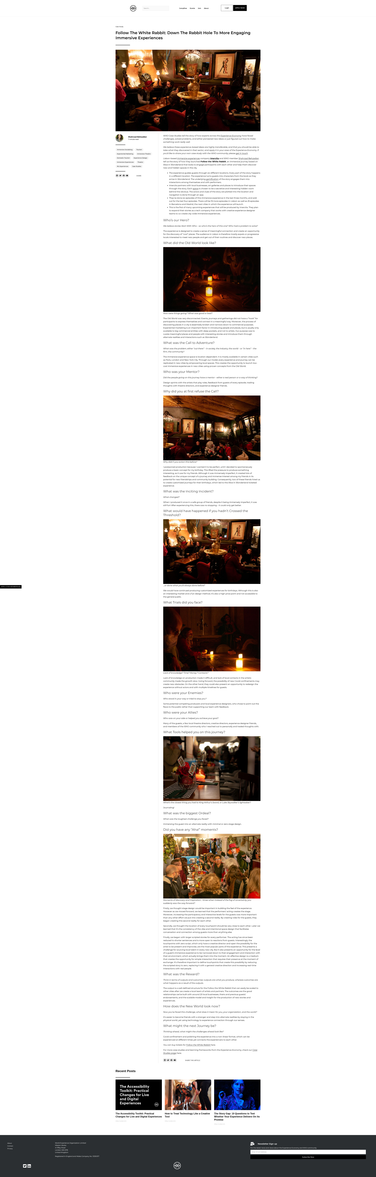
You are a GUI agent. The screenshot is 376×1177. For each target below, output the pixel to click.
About (206, 8)
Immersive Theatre (144, 154)
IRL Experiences (122, 166)
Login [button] (227, 8)
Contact (10, 1146)
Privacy (10, 1149)
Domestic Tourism (123, 158)
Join (199, 8)
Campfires (183, 8)
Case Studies (136, 166)
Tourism (139, 150)
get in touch (242, 153)
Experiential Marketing (125, 154)
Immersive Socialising (124, 150)
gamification (212, 179)
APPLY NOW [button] (240, 8)
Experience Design (140, 158)
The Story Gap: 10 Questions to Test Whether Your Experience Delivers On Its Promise (237, 1116)
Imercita (214, 158)
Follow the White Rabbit (198, 1045)
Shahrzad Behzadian (249, 158)
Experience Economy (231, 136)
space (195, 188)
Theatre (140, 162)
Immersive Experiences (125, 162)
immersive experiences (188, 158)
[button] (117, 175)
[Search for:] (155, 8)
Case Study (119, 26)
